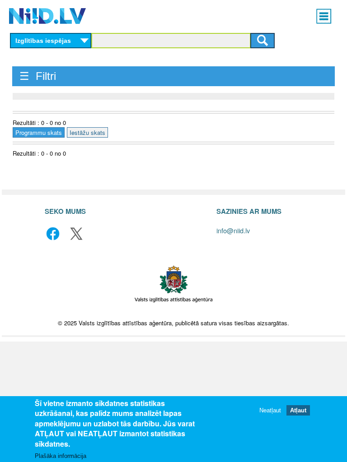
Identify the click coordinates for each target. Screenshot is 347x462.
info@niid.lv (233, 230)
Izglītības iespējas (43, 40)
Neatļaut (270, 410)
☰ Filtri (37, 76)
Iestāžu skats (87, 132)
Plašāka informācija (60, 456)
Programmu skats (38, 132)
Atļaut (298, 410)
